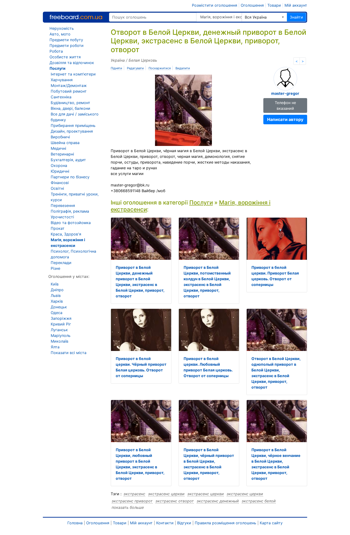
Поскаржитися (160, 68)
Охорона (59, 165)
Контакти (165, 522)
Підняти (116, 68)
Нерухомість (62, 28)
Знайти (296, 17)
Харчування (62, 79)
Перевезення (63, 205)
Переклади (61, 262)
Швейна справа (65, 142)
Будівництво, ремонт (70, 102)
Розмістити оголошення (214, 5)
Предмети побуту (66, 39)
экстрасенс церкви (166, 493)
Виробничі (60, 137)
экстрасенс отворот (174, 501)
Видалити (182, 68)
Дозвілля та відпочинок (72, 62)
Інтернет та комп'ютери (73, 74)
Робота (56, 51)
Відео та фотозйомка (71, 222)
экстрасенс (134, 493)
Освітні (57, 188)
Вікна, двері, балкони (70, 108)
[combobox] (264, 17)
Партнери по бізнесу (70, 177)
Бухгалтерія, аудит (68, 159)
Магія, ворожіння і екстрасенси (221, 17)
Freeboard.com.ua (75, 17)
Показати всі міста (68, 352)
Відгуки (184, 522)
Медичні (58, 148)
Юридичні (60, 171)
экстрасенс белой (259, 501)
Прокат (58, 228)
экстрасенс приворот (132, 501)
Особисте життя (65, 57)
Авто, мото (60, 34)
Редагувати (135, 68)
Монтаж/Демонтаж (69, 85)
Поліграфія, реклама (70, 211)
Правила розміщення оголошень (225, 522)
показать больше (128, 507)
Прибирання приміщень (73, 125)
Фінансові (60, 182)
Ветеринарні (62, 154)
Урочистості (62, 217)
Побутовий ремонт (69, 91)
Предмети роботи (67, 45)
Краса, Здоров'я (66, 234)
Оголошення (252, 5)
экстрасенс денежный (218, 501)
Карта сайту (271, 522)
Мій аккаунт (296, 5)
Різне (55, 268)
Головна (75, 522)
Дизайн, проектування (72, 131)
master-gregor (285, 93)
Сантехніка (61, 97)
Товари (274, 5)
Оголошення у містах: (68, 276)
